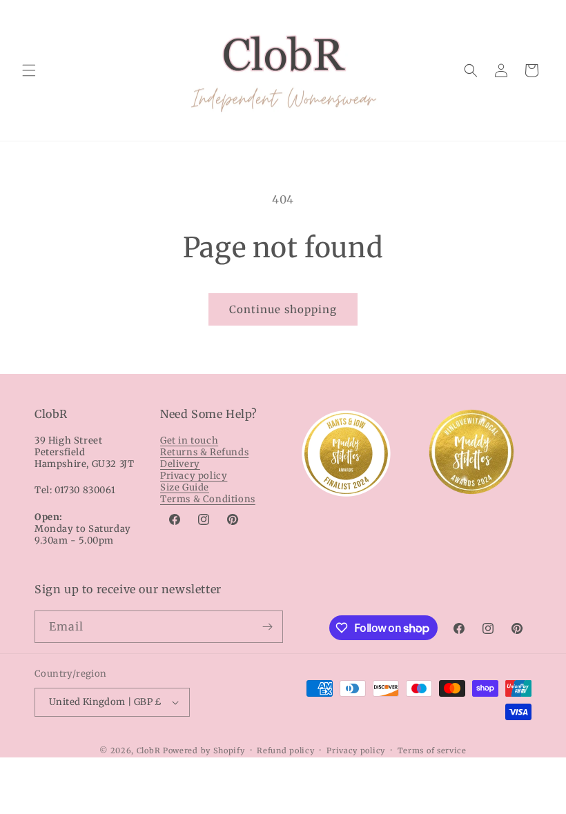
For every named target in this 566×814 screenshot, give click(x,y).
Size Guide (184, 487)
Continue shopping (283, 309)
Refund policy (285, 750)
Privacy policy (193, 476)
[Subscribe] (267, 626)
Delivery (180, 464)
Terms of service (432, 750)
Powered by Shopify (204, 750)
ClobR (149, 750)
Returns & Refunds (204, 452)
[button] (29, 70)
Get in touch (189, 440)
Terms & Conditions (207, 499)
